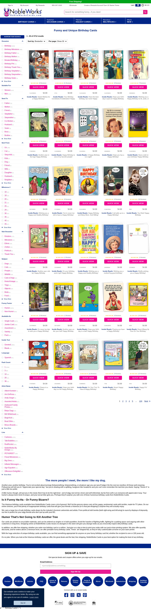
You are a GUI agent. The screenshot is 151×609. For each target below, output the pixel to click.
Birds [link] (7, 292)
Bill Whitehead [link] (11, 414)
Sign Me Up (75, 572)
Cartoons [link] (10, 437)
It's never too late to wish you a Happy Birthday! (38, 330)
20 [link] (6, 199)
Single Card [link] (11, 321)
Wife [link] (7, 169)
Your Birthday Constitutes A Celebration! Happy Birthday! (63, 99)
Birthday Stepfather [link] (13, 71)
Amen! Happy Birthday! (113, 388)
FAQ (41, 581)
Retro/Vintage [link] (11, 281)
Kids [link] (7, 158)
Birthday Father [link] (12, 53)
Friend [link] (8, 110)
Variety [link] (8, 332)
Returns (64, 581)
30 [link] (7, 213)
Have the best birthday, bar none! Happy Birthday (88, 99)
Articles (30, 581)
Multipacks (109, 21)
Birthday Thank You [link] (13, 67)
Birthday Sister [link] (11, 78)
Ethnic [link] (8, 243)
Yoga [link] (8, 285)
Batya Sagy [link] (10, 411)
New (129, 21)
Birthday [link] (10, 46)
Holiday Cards (83, 21)
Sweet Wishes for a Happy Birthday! (38, 98)
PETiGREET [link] (11, 453)
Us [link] (7, 147)
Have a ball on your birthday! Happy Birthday (138, 156)
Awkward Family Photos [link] (11, 406)
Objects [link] (9, 288)
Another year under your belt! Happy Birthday (63, 330)
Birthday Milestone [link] (13, 49)
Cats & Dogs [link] (11, 278)
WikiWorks (19, 581)
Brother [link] (8, 135)
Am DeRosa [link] (10, 394)
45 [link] (7, 224)
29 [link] (6, 210)
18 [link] (7, 195)
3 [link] (6, 370)
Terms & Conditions (87, 581)
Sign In (10, 5)
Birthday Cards (26, 22)
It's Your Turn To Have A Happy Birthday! (88, 388)
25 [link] (7, 206)
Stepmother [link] (10, 117)
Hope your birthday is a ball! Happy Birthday (88, 330)
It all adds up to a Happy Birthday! (113, 214)
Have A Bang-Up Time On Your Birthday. (138, 330)
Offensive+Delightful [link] (14, 471)
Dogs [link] (8, 264)
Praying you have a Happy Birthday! (113, 330)
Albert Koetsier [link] (11, 391)
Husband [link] (9, 124)
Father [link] (8, 103)
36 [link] (7, 381)
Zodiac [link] (8, 247)
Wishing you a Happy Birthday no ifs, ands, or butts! (138, 99)
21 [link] (7, 203)
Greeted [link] (10, 345)
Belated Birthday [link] (12, 60)
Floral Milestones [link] (12, 457)
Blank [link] (8, 348)
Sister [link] (8, 128)
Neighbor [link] (9, 180)
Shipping (132, 581)
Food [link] (7, 296)
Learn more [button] (34, 597)
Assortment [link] (10, 328)
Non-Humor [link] (11, 311)
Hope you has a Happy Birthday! (113, 156)
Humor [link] (9, 308)
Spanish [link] (9, 357)
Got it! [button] (23, 603)
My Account (24, 5)
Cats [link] (8, 267)
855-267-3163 (57, 5)
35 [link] (7, 217)
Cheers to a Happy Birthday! (38, 388)
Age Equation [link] (11, 468)
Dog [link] (7, 162)
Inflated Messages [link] (13, 464)
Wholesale (73, 5)
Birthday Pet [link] (11, 64)
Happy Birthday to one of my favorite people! (63, 156)
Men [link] (8, 94)
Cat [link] (7, 151)
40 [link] (7, 220)
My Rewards (40, 5)
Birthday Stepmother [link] (13, 74)
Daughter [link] (9, 172)
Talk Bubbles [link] (11, 441)
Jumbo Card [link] (11, 324)
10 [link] (7, 374)
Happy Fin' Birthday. (138, 388)
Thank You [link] (10, 254)
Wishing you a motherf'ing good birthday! (113, 272)
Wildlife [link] (9, 274)
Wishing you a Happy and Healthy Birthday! (38, 214)
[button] (36, 41)
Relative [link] (9, 236)
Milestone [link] (10, 240)
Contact (8, 581)
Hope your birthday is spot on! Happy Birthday (113, 98)
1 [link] (7, 367)
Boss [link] (7, 132)
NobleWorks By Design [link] (11, 449)
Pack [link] (8, 335)
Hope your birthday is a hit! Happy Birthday (63, 388)
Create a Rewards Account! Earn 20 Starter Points (101, 5)
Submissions (121, 581)
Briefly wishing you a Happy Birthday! (138, 272)
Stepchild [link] (9, 155)
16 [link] (7, 192)
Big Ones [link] (9, 460)
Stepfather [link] (9, 114)
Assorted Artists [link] (12, 401)
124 (140, 401)
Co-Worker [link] (10, 121)
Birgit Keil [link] (9, 418)
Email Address (46, 562)
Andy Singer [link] (10, 398)
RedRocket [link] (10, 444)
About (98, 581)
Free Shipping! (75, 2)
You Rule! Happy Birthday (138, 214)
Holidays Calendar (143, 581)
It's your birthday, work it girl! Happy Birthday (63, 272)
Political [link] (9, 251)
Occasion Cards (55, 21)
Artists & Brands (53, 581)
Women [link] (9, 90)
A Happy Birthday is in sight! (88, 156)
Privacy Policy (75, 581)
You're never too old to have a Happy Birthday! (63, 214)
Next (146, 401)
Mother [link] (8, 107)
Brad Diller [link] (10, 421)
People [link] (9, 271)
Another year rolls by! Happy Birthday (38, 272)
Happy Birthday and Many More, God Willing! (88, 214)
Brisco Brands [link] (11, 425)
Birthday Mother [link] (12, 56)
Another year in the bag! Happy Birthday (38, 156)
